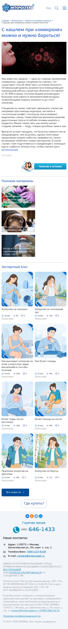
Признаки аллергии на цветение (15, 472)
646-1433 (42, 530)
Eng (48, 8)
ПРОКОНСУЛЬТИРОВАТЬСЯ (25, 573)
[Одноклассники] (32, 516)
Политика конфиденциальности (21, 616)
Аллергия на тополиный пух (49, 311)
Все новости (15, 492)
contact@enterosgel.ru (31, 556)
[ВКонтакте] (27, 516)
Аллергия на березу (46, 471)
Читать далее (7, 319)
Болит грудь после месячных (13, 420)
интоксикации (10, 150)
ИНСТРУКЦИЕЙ (12, 570)
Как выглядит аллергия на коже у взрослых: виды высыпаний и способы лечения (17, 366)
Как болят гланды (45, 361)
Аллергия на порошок (14, 309)
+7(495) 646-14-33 (48, 610)
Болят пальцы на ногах (48, 419)
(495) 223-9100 (36, 552)
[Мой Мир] (41, 516)
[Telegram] (36, 516)
